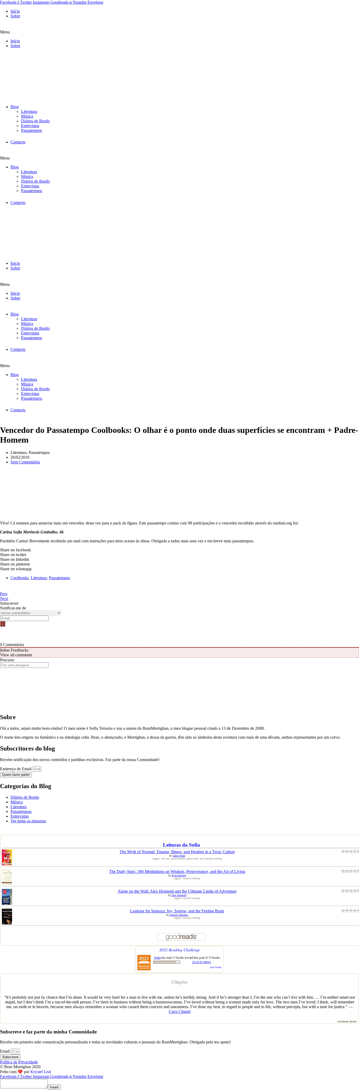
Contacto (18, 142)
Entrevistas (30, 125)
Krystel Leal (40, 1071)
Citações (179, 981)
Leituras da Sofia (181, 845)
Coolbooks (20, 578)
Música (27, 116)
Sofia (157, 957)
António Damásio (179, 914)
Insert (54, 1087)
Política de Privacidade (19, 1062)
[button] (179, 32)
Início (15, 11)
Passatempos (31, 130)
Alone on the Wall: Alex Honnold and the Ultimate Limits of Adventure (177, 891)
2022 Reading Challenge (179, 949)
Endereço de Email (16, 769)
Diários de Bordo (35, 121)
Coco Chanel (180, 1011)
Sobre (15, 16)
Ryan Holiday (179, 875)
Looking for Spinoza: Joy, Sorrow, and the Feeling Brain (177, 911)
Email (5, 1051)
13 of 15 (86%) (201, 962)
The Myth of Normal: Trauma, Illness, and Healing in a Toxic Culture (177, 851)
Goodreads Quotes (347, 1021)
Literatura (29, 111)
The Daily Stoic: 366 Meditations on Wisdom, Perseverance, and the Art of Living (177, 871)
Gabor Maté (179, 855)
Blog (15, 106)
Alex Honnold (178, 895)
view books (215, 967)
